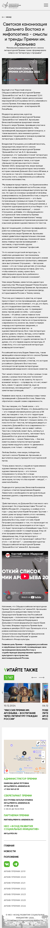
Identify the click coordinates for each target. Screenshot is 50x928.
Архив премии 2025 (15, 900)
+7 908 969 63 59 (11, 789)
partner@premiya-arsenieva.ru (18, 820)
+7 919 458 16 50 (11, 806)
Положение (11, 856)
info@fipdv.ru (10, 834)
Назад (8, 17)
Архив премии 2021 (14, 883)
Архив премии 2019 (14, 871)
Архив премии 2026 (15, 906)
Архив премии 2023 (15, 894)
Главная (9, 845)
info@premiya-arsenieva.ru (17, 786)
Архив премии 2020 (15, 877)
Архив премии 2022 (15, 888)
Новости (10, 851)
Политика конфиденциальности (25, 920)
